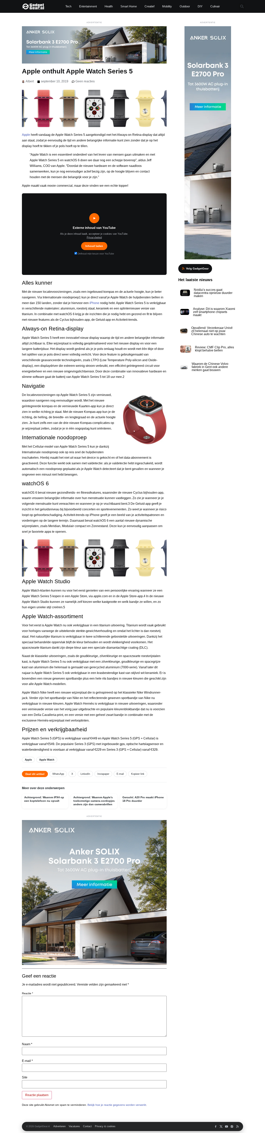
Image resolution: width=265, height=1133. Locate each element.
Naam (27, 1044)
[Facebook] (215, 1126)
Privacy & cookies (105, 1126)
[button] (242, 6)
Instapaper (103, 773)
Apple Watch (46, 759)
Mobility (167, 6)
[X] (221, 1126)
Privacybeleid (94, 237)
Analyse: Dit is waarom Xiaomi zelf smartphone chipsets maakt (214, 312)
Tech (68, 6)
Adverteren (59, 1126)
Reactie (27, 993)
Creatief (149, 6)
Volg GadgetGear (197, 268)
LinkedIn (85, 773)
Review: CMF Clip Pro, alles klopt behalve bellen (214, 349)
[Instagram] (231, 1126)
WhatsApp (58, 773)
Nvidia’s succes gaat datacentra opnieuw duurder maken (213, 293)
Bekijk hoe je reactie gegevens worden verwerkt (116, 1104)
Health (109, 6)
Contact (87, 1126)
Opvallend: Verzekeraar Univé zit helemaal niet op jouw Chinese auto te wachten (212, 331)
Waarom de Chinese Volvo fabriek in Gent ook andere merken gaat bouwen (210, 367)
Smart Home (128, 6)
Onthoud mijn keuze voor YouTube (95, 253)
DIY (200, 6)
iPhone (94, 303)
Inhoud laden (94, 246)
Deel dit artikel (34, 774)
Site (24, 1077)
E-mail (120, 773)
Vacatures (74, 1126)
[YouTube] (226, 1126)
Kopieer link (137, 773)
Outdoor (185, 6)
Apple (26, 134)
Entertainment (88, 6)
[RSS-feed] (237, 1126)
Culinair (215, 6)
